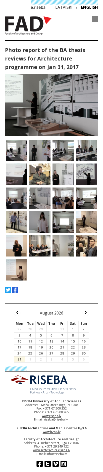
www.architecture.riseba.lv (51, 450)
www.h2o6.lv (51, 432)
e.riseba (38, 7)
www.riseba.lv (51, 416)
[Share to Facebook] (15, 290)
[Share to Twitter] (8, 290)
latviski (63, 7)
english (89, 7)
